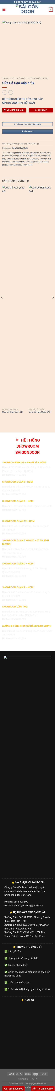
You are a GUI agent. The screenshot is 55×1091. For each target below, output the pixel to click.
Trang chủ (8, 78)
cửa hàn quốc (12, 159)
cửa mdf (43, 159)
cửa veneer (27, 165)
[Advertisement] (27, 1063)
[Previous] (2, 304)
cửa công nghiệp (14, 153)
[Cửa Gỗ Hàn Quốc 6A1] (41, 296)
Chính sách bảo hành (18, 982)
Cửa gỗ (21, 78)
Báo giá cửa (14, 951)
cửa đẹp (25, 153)
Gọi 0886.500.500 (13, 1088)
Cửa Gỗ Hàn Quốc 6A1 (39, 412)
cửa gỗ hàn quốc (33, 156)
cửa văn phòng (15, 165)
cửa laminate (32, 159)
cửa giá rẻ (34, 153)
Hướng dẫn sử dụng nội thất (22, 958)
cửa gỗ (43, 153)
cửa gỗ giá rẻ (19, 156)
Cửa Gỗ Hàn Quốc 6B (12, 412)
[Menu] (4, 9)
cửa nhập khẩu (18, 162)
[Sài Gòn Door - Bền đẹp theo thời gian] (27, 9)
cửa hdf (22, 159)
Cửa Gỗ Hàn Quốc (38, 78)
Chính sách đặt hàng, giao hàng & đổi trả (28, 989)
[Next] (52, 304)
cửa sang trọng (32, 162)
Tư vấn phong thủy (17, 965)
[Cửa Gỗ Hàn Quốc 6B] (14, 296)
